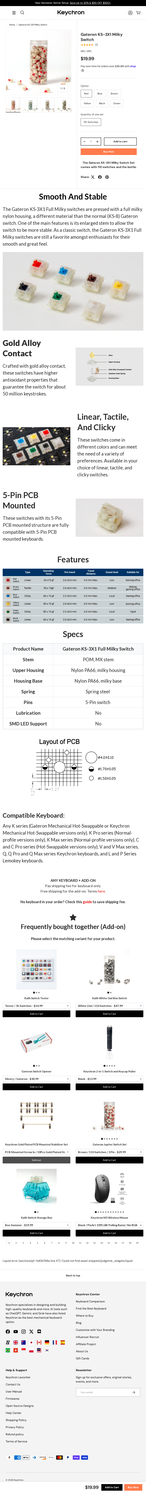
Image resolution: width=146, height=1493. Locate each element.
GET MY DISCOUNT (34, 777)
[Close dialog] (138, 706)
